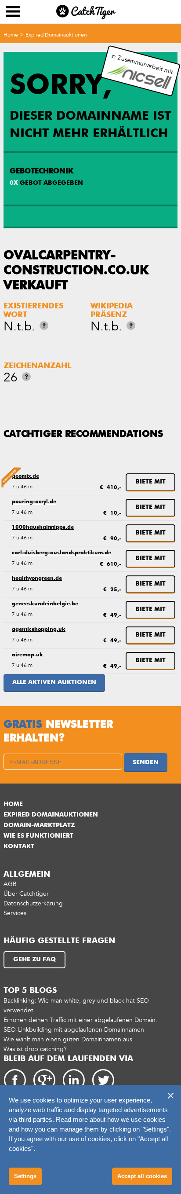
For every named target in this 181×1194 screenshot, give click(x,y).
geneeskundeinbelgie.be (45, 604)
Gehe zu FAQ (34, 959)
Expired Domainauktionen (56, 35)
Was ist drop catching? (35, 1049)
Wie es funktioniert (38, 836)
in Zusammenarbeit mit (142, 64)
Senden (146, 762)
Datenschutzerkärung (33, 903)
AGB (10, 884)
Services (15, 913)
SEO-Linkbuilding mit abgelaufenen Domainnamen (74, 1029)
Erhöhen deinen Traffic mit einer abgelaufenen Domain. (80, 1020)
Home (11, 35)
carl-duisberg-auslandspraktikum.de (61, 553)
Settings (25, 1176)
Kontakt (19, 846)
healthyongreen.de (37, 578)
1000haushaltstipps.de (43, 527)
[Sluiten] (170, 1095)
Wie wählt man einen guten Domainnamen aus (68, 1039)
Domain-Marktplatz (39, 825)
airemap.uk (27, 655)
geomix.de (25, 476)
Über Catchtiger (26, 893)
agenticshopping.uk (38, 629)
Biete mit (150, 482)
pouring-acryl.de (34, 502)
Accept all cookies (142, 1176)
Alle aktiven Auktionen (54, 682)
